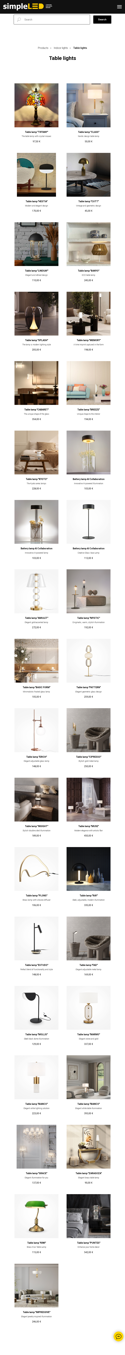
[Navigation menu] (119, 6)
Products (43, 47)
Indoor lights (61, 47)
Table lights (80, 47)
